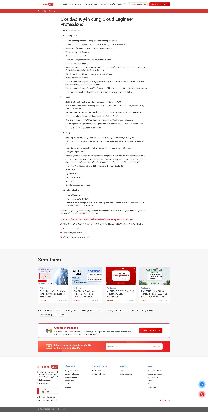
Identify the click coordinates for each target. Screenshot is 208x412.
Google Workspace (48, 315)
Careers (48, 310)
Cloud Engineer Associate (90, 310)
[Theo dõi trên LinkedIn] (165, 400)
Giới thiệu (68, 4)
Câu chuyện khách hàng (95, 4)
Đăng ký (156, 346)
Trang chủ (41, 11)
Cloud (58, 310)
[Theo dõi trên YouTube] (169, 400)
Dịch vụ (78, 4)
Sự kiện (112, 4)
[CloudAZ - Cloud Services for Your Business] (46, 4)
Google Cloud (147, 310)
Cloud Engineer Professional (116, 310)
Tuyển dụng (51, 11)
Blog (120, 4)
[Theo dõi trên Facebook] (161, 400)
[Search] (124, 4)
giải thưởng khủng (82, 213)
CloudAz (134, 310)
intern (61, 315)
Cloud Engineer (70, 310)
